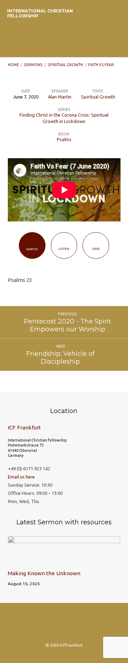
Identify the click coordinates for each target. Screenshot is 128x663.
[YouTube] (91, 625)
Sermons (33, 65)
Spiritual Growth (65, 65)
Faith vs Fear (101, 65)
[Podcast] (64, 625)
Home (13, 65)
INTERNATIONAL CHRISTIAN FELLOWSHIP (40, 13)
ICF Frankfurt (24, 427)
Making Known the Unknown (44, 573)
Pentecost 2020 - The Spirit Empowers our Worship (67, 325)
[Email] (77, 625)
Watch (32, 249)
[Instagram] (36, 625)
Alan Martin (59, 96)
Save (96, 249)
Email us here (21, 476)
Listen (63, 249)
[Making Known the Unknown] (64, 560)
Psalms (64, 139)
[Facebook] (50, 625)
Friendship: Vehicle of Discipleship (60, 357)
